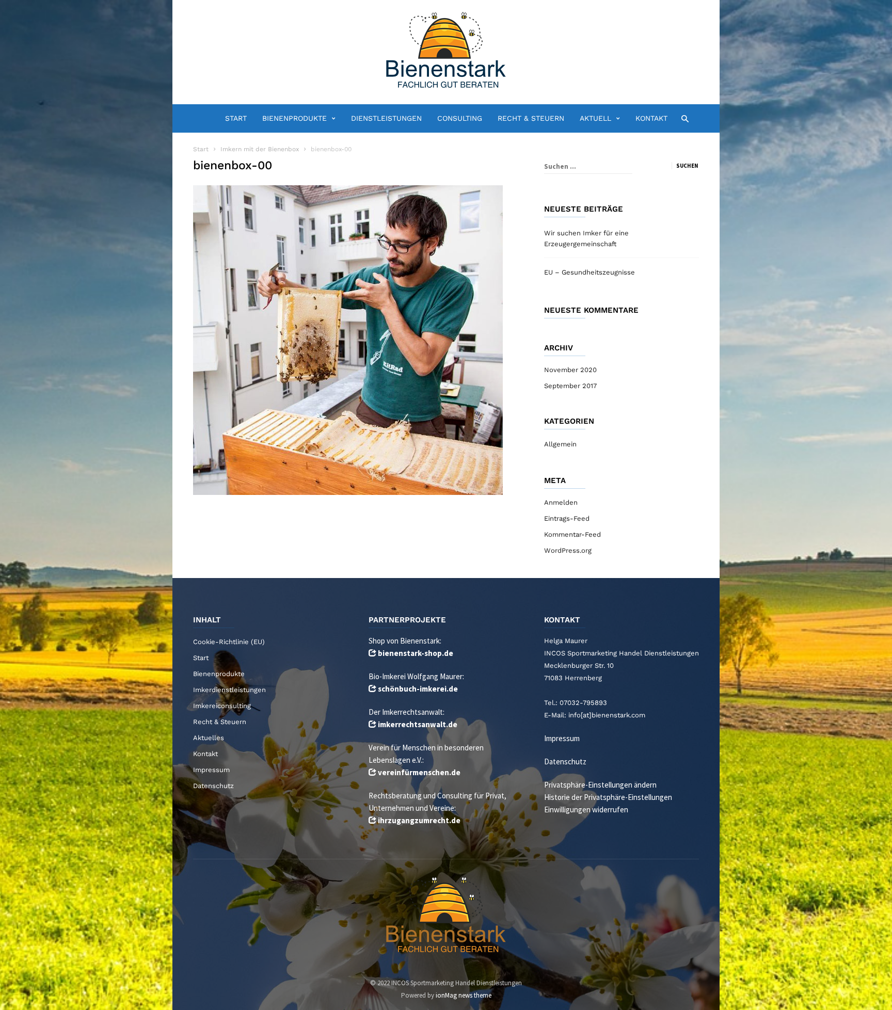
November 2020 (570, 370)
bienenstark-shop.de (415, 653)
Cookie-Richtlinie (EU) (229, 642)
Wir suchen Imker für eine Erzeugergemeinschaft (586, 238)
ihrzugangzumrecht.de (419, 820)
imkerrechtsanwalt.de (417, 724)
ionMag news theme (463, 995)
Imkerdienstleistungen (229, 690)
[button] (682, 118)
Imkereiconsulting (222, 706)
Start (236, 118)
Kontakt (651, 118)
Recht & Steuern (531, 118)
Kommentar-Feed (572, 534)
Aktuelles (208, 738)
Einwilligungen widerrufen (586, 809)
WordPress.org (568, 550)
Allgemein (560, 444)
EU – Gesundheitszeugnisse (589, 272)
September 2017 (570, 386)
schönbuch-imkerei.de (418, 689)
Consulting (459, 118)
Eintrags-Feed (567, 518)
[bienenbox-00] (358, 340)
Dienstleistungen (386, 118)
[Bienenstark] (446, 51)
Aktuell (595, 118)
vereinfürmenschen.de (419, 772)
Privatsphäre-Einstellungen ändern (600, 785)
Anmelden (561, 502)
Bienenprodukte (294, 118)
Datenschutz (213, 786)
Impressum (211, 770)
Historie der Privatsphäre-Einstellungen (608, 797)
